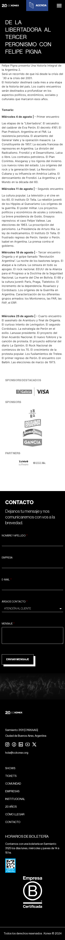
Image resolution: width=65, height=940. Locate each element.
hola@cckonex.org (16, 752)
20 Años (11, 806)
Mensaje (7, 624)
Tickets (11, 776)
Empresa (7, 558)
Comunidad (13, 783)
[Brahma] (32, 426)
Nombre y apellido (14, 536)
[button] (59, 5)
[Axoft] (23, 464)
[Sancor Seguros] (39, 464)
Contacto (12, 822)
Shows (10, 768)
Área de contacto (14, 602)
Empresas (12, 791)
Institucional (15, 799)
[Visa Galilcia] (32, 395)
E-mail (6, 580)
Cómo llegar (14, 814)
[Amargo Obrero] (32, 436)
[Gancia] (32, 446)
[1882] (32, 417)
